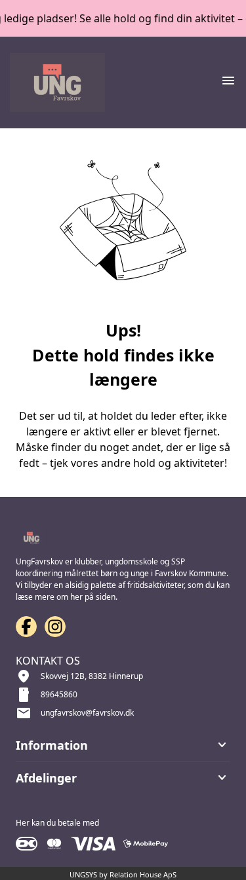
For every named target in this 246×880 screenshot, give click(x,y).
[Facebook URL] (26, 626)
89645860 (59, 694)
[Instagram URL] (55, 626)
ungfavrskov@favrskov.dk (87, 712)
